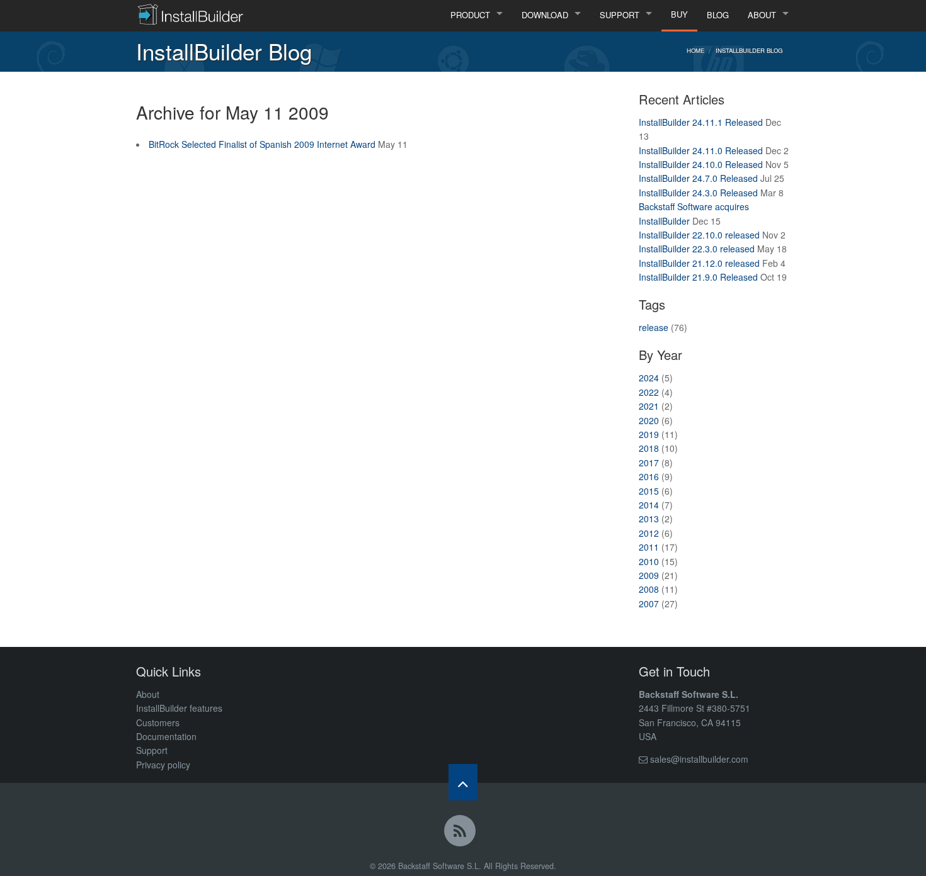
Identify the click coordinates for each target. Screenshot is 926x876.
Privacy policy (163, 764)
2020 (649, 420)
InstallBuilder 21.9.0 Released (698, 277)
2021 (649, 406)
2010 (649, 561)
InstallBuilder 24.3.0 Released (698, 192)
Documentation (166, 736)
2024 (649, 377)
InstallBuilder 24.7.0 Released (698, 178)
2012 (649, 533)
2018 (649, 448)
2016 (649, 476)
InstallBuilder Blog (749, 50)
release (653, 327)
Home (695, 50)
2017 (649, 462)
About (147, 694)
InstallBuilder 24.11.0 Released (701, 150)
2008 (649, 589)
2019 (649, 434)
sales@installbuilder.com (699, 759)
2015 (649, 491)
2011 (649, 547)
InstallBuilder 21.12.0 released (699, 263)
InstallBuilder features (179, 708)
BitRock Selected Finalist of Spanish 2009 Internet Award (262, 144)
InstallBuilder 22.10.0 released (699, 234)
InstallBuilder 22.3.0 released (697, 248)
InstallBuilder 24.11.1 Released (701, 122)
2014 (649, 504)
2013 (649, 518)
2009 (649, 575)
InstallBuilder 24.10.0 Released (701, 164)
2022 (649, 392)
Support (152, 750)
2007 (649, 603)
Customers (158, 722)
